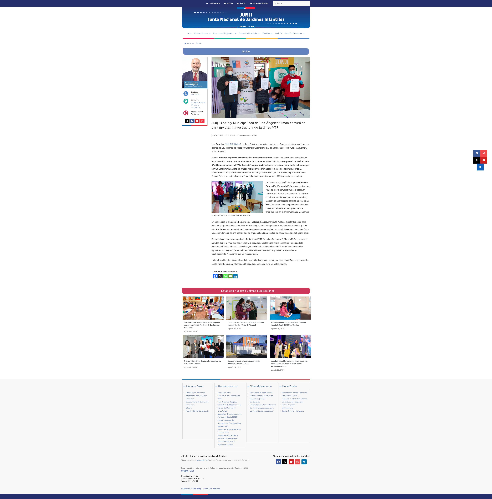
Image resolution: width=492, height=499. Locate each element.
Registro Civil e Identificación (197, 411)
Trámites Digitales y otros (261, 386)
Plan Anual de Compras (227, 402)
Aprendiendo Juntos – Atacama (294, 393)
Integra (189, 408)
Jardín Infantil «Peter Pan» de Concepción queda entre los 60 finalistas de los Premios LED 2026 (202, 325)
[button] (198, 386)
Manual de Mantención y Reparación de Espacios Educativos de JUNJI (228, 438)
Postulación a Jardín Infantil (261, 393)
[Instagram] (483, 153)
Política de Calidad (225, 444)
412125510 (195, 95)
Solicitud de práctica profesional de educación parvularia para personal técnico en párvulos (263, 408)
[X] (220, 276)
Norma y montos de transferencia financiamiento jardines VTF (229, 423)
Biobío (232, 136)
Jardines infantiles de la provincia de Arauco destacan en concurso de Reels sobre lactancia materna (290, 363)
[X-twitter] (476, 160)
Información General (194, 386)
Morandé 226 (202, 460)
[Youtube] (483, 160)
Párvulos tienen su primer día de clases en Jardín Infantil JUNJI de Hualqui (288, 323)
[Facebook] (476, 153)
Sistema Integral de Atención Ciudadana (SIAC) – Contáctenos (261, 399)
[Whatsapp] (225, 276)
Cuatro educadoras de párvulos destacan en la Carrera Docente (202, 362)
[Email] (230, 276)
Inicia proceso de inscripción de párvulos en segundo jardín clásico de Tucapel (246, 323)
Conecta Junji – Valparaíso (293, 402)
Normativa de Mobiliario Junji (229, 405)
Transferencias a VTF (247, 136)
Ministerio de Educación (195, 393)
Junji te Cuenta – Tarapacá (293, 411)
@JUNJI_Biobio (232, 144)
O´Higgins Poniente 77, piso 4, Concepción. (198, 105)
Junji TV (278, 33)
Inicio (189, 33)
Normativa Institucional (227, 386)
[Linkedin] (480, 167)
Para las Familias (289, 386)
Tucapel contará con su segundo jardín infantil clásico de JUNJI (244, 362)
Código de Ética (224, 393)
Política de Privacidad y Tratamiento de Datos (200, 489)
